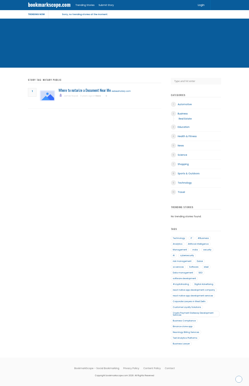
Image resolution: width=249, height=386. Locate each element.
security (207, 249)
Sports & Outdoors (189, 173)
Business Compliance (184, 320)
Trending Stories (85, 5)
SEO (200, 272)
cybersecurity (187, 255)
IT (191, 238)
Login (201, 5)
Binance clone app (182, 326)
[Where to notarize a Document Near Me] (47, 95)
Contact (170, 368)
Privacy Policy (131, 368)
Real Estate (185, 118)
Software (193, 266)
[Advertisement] (124, 44)
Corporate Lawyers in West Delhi (189, 301)
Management (180, 249)
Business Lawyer (181, 343)
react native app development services (193, 295)
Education (184, 127)
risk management (182, 261)
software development (184, 278)
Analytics (177, 243)
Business (183, 113)
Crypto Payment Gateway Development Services (193, 313)
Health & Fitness (187, 136)
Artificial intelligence (198, 243)
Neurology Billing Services (186, 332)
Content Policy (152, 368)
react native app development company (194, 289)
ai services (178, 266)
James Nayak (71, 95)
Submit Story (106, 5)
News (98, 95)
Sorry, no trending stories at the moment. (85, 14)
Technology (185, 182)
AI (174, 255)
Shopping (183, 164)
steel (206, 266)
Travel (181, 192)
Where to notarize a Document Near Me (84, 90)
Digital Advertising (203, 284)
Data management (183, 272)
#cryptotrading (181, 284)
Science (182, 155)
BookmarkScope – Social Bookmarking (96, 368)
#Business (203, 238)
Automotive (185, 104)
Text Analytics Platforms (185, 337)
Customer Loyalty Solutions (187, 307)
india (195, 249)
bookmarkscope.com (49, 4)
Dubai (200, 261)
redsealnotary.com (121, 91)
